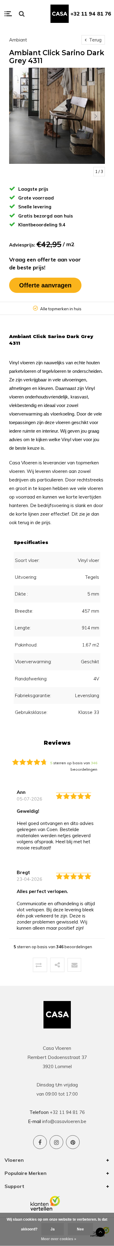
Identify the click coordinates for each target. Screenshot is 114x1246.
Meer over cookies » (58, 1239)
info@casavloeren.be (64, 1121)
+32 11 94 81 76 (91, 13)
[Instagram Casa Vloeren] (56, 1142)
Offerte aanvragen (45, 285)
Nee (80, 1229)
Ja (52, 1229)
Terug (95, 40)
